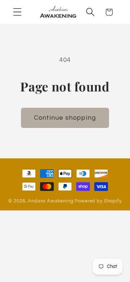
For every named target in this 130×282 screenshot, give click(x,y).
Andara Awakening (50, 201)
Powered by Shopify (98, 201)
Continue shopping (65, 117)
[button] (17, 12)
